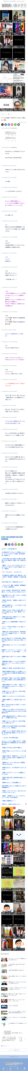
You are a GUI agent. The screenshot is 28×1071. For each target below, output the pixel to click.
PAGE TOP (14, 1056)
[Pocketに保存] (12, 124)
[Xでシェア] (2, 124)
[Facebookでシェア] (5, 124)
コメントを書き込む (14, 1050)
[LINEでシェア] (15, 124)
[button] (18, 124)
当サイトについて (14, 1066)
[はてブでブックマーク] (9, 124)
